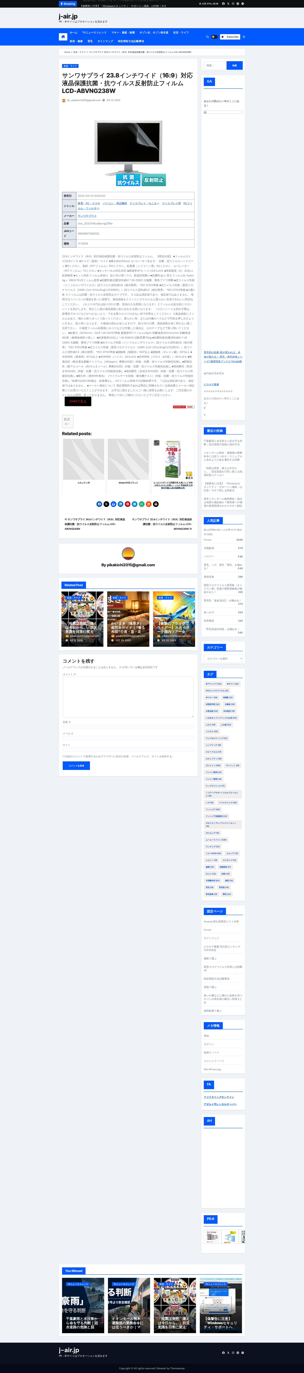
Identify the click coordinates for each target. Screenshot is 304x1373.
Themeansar (177, 1368)
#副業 (228, 697)
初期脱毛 (225, 867)
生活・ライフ (181, 32)
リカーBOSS (213, 853)
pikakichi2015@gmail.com (86, 100)
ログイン (209, 1044)
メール (68, 733)
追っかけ (209, 612)
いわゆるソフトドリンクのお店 (221, 718)
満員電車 (209, 576)
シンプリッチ (213, 745)
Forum (207, 539)
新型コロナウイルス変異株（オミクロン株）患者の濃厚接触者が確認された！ (223, 588)
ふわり (210, 724)
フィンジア (213, 809)
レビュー (211, 860)
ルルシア (232, 853)
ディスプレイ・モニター (144, 203)
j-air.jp (68, 16)
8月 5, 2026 (76, 640)
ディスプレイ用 (171, 203)
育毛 (90, 41)
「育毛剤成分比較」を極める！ (222, 629)
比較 (226, 874)
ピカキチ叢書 (211, 384)
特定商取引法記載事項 (131, 41)
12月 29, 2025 (123, 640)
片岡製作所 (213, 880)
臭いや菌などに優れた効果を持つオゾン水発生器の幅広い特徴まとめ (223, 999)
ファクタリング (228, 802)
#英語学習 (212, 704)
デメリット (232, 765)
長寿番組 (209, 620)
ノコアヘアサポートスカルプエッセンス (222, 794)
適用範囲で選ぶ (213, 1010)
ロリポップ (229, 860)
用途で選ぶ (210, 987)
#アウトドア (213, 684)
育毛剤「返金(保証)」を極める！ (223, 600)
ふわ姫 (226, 724)
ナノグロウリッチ (215, 786)
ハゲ (209, 802)
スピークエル (213, 752)
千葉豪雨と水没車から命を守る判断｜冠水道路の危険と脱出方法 (223, 442)
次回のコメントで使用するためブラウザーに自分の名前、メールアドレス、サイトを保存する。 (119, 756)
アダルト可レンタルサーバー (220, 1104)
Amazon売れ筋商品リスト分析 (221, 921)
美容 (229, 880)
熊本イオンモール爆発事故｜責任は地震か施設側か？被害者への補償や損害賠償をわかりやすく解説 (223, 502)
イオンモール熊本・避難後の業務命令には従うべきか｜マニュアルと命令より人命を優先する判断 (223, 456)
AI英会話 (212, 711)
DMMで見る (78, 401)
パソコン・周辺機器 (115, 203)
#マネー (211, 697)
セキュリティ (214, 758)
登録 (206, 1035)
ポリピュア (212, 833)
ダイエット (213, 765)
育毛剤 (224, 887)
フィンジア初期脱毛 (216, 816)
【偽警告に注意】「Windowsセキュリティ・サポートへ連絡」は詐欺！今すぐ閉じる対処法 (223, 487)
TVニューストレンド (94, 32)
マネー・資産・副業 (123, 32)
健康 (210, 867)
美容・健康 (76, 41)
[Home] (63, 36)
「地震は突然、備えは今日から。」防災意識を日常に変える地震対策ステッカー (81, 629)
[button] (244, 36)
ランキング (213, 846)
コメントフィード (214, 1061)
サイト (66, 745)
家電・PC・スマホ (89, 203)
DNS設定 (229, 711)
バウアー (209, 556)
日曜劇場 (209, 548)
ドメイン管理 (214, 779)
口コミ (211, 874)
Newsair (161, 1368)
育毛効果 (211, 894)
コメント (69, 674)
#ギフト (233, 684)
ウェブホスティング (216, 738)
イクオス (212, 731)
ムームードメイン (214, 373)
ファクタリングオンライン (219, 1097)
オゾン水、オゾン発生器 (154, 32)
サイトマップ (105, 41)
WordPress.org (212, 1069)
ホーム (74, 32)
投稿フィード (211, 1052)
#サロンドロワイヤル (217, 690)
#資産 (230, 704)
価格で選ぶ (210, 958)
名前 (67, 722)
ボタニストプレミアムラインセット (221, 824)
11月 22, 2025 (169, 640)
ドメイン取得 (214, 772)
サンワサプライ (87, 216)
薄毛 (227, 894)
